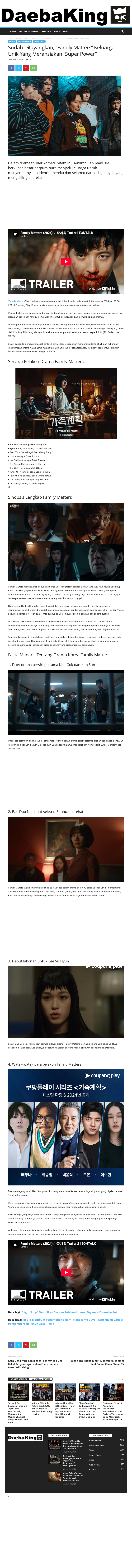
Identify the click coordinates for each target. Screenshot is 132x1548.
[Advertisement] (66, 205)
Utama (12, 31)
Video (91, 1460)
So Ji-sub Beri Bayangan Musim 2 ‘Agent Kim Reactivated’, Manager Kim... (72, 1461)
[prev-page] (118, 1379)
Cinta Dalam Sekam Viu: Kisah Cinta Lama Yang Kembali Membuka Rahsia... (73, 1477)
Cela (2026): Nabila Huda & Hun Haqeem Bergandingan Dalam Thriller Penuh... (73, 1445)
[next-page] (122, 1379)
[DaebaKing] (66, 13)
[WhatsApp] (33, 68)
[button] (122, 31)
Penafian (46, 31)
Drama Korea (39, 41)
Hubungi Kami (61, 31)
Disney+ (19, 38)
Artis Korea (94, 1465)
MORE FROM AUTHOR (41, 1379)
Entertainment (95, 1440)
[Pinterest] (26, 68)
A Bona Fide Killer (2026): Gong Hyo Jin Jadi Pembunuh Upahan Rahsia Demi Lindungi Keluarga (65, 1410)
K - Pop (92, 1469)
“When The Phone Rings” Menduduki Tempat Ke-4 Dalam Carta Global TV (97, 1362)
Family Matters (17, 301)
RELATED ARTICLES (19, 1379)
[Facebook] (11, 68)
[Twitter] (18, 68)
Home (10, 38)
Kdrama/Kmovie (24, 41)
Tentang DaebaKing (28, 31)
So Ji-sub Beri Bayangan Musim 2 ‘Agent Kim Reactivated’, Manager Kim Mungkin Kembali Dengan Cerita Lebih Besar (18, 1413)
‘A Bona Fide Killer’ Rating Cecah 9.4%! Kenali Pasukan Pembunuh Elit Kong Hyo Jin (42, 1409)
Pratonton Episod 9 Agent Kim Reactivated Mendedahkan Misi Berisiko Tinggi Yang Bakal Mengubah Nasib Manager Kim (113, 1411)
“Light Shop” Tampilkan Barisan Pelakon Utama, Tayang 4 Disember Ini (69, 1312)
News (91, 1450)
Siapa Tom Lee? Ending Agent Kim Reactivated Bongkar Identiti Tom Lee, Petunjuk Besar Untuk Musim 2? (89, 1410)
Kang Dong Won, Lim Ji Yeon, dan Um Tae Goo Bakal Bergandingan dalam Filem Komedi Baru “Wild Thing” (35, 1364)
